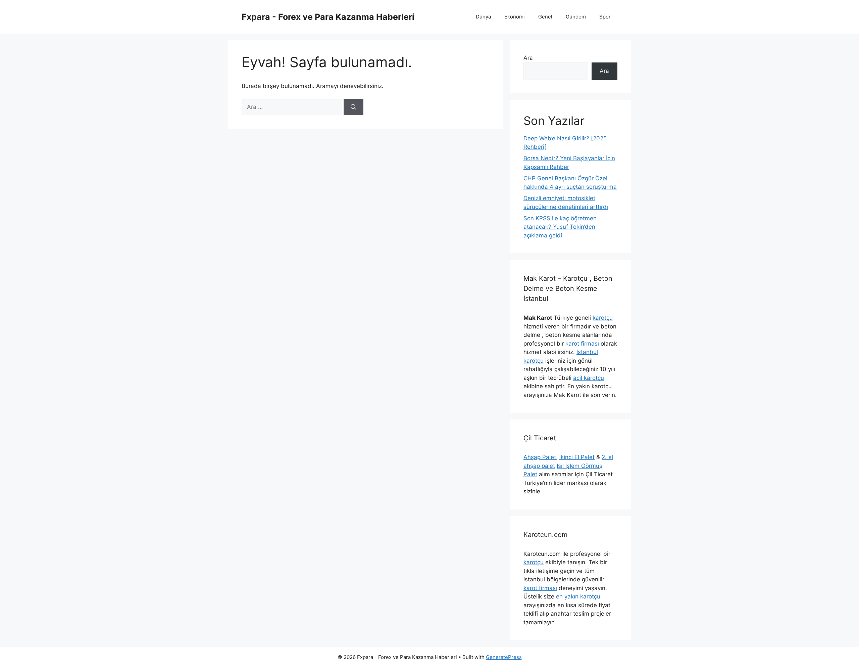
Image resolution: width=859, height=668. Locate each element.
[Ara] (353, 107)
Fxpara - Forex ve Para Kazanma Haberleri (328, 17)
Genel (545, 16)
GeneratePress (504, 657)
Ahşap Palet (539, 457)
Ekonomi (514, 16)
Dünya (483, 16)
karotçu (603, 317)
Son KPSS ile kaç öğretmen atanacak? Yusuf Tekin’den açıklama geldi (560, 227)
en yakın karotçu (578, 596)
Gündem (576, 16)
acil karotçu (588, 377)
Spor (605, 16)
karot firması (582, 343)
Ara (528, 57)
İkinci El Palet (577, 457)
